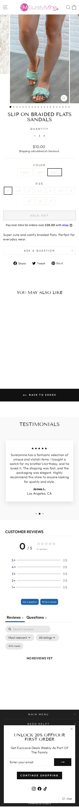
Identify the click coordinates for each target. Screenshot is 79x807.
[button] (39, 560)
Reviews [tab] (15, 617)
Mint (40, 172)
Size (39, 183)
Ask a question (39, 250)
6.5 (18, 191)
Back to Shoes (42, 394)
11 (50, 201)
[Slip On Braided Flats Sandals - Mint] (17, 365)
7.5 (39, 191)
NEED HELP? (38, 723)
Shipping (24, 151)
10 (40, 201)
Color (39, 165)
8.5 (60, 191)
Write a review (49, 601)
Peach (25, 172)
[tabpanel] (39, 662)
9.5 (29, 201)
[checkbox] (14, 646)
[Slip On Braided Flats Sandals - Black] (21, 365)
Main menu (38, 714)
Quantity (39, 128)
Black (55, 172)
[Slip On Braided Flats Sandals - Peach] (12, 365)
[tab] (36, 617)
